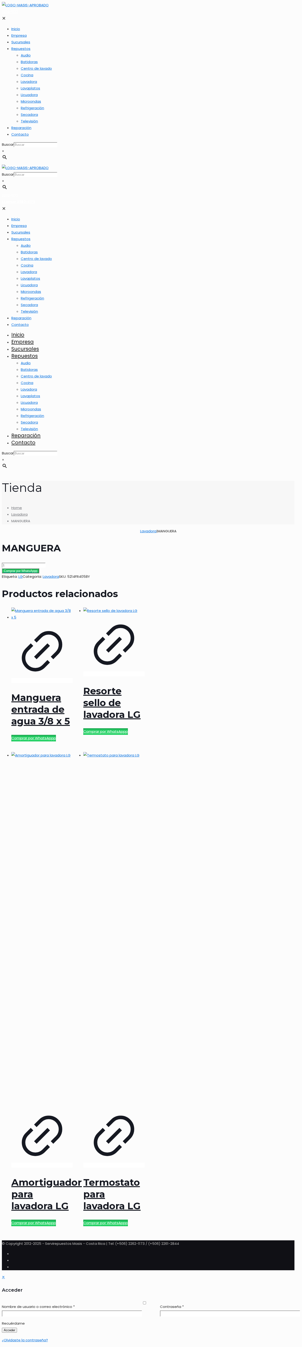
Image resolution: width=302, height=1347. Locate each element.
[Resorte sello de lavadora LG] (110, 610)
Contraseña (172, 1306)
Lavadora (19, 514)
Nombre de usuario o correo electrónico (38, 1306)
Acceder (9, 1330)
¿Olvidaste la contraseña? (25, 1340)
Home (16, 507)
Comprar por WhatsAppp (20, 571)
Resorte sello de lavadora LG (112, 702)
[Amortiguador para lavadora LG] (42, 755)
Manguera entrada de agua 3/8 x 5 (40, 709)
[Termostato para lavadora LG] (114, 755)
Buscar (8, 144)
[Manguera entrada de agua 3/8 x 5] (42, 617)
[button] (146, 570)
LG (20, 576)
